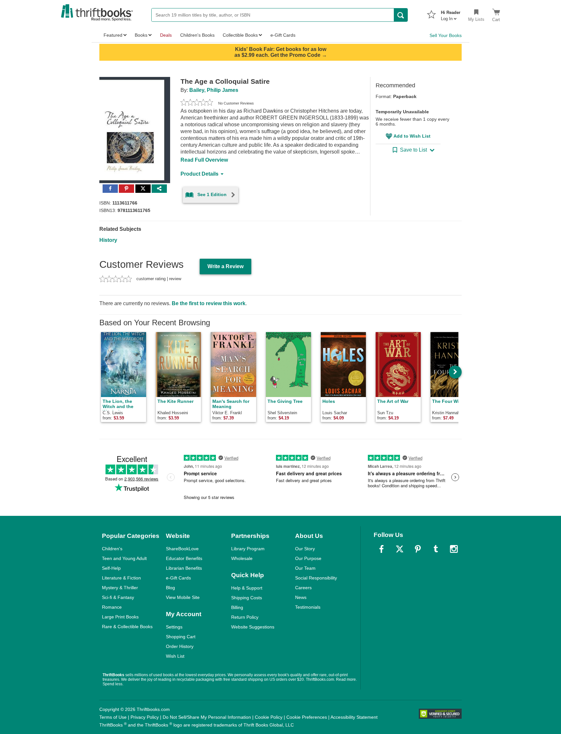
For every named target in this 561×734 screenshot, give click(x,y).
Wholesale (242, 558)
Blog (170, 587)
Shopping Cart (180, 636)
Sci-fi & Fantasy (118, 597)
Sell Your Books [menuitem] (446, 35)
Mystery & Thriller (120, 587)
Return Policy (244, 617)
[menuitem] (450, 13)
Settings (174, 626)
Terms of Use (113, 717)
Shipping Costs (246, 597)
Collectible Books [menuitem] (240, 35)
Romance (112, 607)
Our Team (305, 568)
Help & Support (246, 588)
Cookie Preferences (306, 717)
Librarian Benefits (184, 568)
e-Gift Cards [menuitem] (282, 35)
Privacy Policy (145, 717)
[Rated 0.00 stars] (197, 103)
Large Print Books (120, 616)
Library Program (248, 548)
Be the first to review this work (208, 303)
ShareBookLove (182, 548)
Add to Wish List (411, 136)
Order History (179, 646)
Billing (237, 607)
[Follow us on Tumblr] (435, 549)
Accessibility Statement (354, 717)
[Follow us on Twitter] (399, 549)
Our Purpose (308, 558)
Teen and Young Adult (124, 558)
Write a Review (225, 266)
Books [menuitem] (141, 35)
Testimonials (307, 607)
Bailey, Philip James (213, 90)
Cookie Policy (268, 717)
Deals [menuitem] (166, 35)
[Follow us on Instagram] (454, 549)
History (108, 240)
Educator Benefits (184, 558)
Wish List (175, 656)
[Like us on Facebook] (381, 549)
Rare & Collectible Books (127, 626)
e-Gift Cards (178, 577)
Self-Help (111, 568)
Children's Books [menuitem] (197, 35)
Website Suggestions (252, 626)
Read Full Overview (204, 160)
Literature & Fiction (121, 577)
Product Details (199, 174)
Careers (303, 587)
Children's (112, 548)
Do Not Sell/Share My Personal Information (207, 717)
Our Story (305, 548)
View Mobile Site (183, 597)
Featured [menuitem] (113, 35)
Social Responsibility (316, 577)
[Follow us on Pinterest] (418, 549)
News (300, 597)
